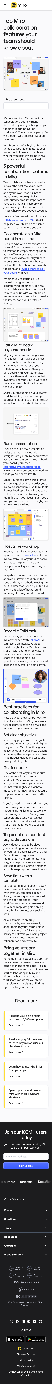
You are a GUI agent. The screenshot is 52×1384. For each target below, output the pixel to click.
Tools (7, 1228)
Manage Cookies (26, 1366)
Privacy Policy (26, 1360)
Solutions (10, 1219)
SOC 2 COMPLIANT (20, 1275)
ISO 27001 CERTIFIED (37, 1268)
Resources (10, 1236)
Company (10, 1245)
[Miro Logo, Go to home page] (19, 5)
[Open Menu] (5, 5)
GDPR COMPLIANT (38, 1275)
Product (9, 1210)
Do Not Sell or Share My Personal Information (26, 1373)
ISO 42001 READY (19, 1268)
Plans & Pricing (13, 1254)
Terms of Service (26, 1354)
